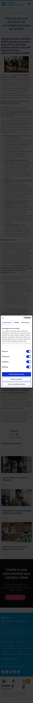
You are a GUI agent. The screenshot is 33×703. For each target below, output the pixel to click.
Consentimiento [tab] (6, 322)
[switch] (28, 356)
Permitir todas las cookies (16, 374)
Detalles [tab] (16, 322)
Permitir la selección (16, 379)
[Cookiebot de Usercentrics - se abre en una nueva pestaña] (23, 318)
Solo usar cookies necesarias (16, 384)
